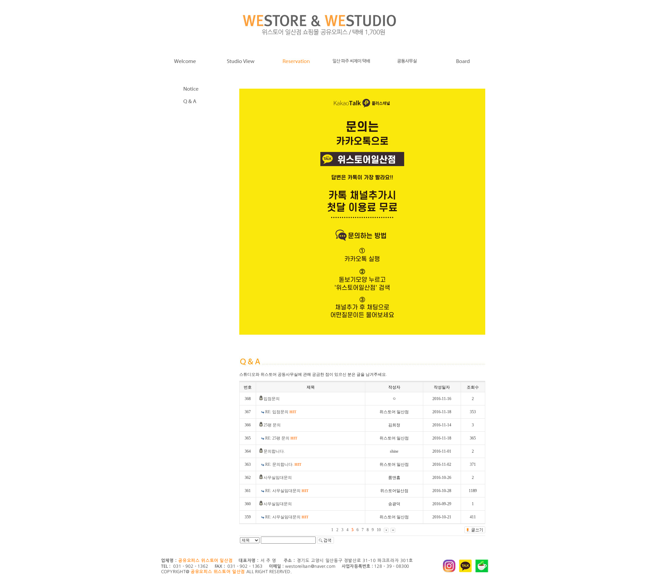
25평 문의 (272, 425)
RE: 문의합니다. (283, 464)
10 (379, 529)
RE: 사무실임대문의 (286, 490)
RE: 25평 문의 (281, 438)
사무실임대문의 (278, 477)
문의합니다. (274, 451)
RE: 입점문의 (280, 411)
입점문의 (272, 398)
